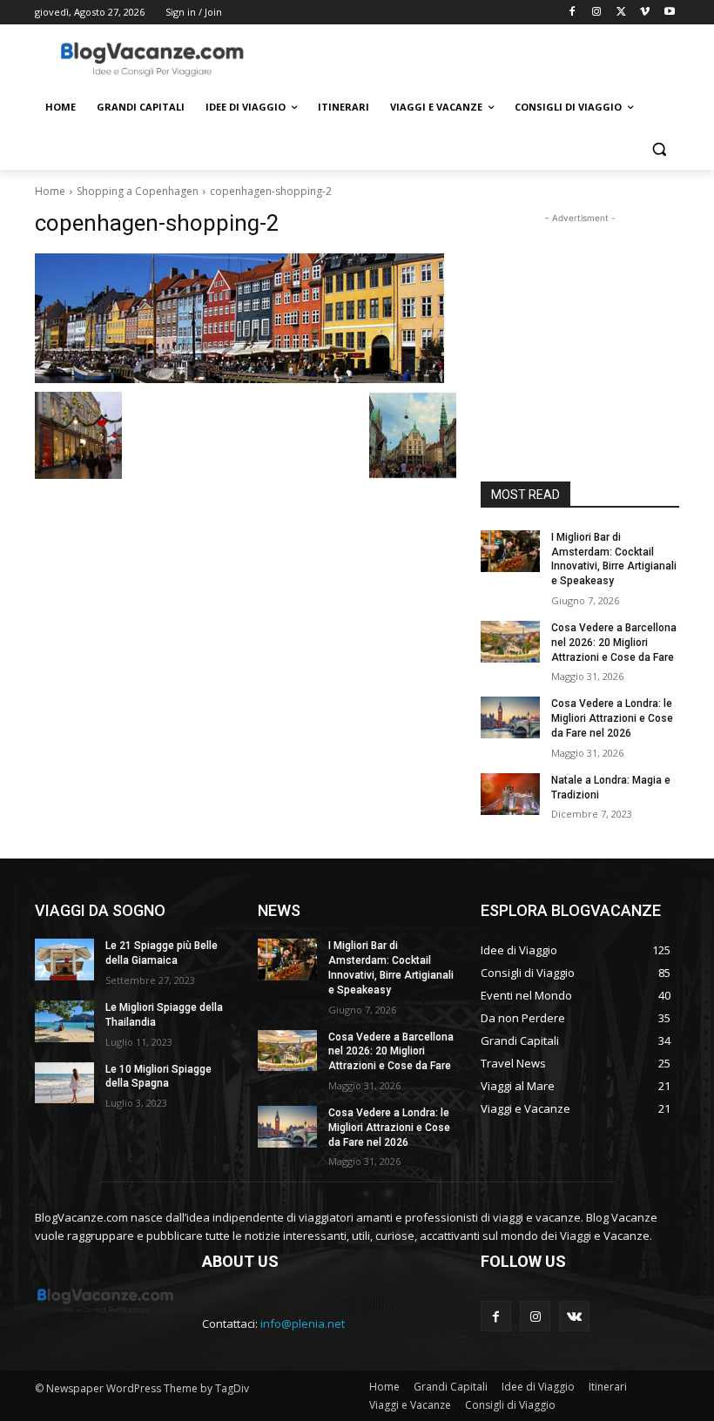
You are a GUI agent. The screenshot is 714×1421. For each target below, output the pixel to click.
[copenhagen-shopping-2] (245, 318)
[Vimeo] (645, 13)
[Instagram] (597, 13)
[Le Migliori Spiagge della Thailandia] (64, 1021)
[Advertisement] (475, 58)
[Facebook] (572, 13)
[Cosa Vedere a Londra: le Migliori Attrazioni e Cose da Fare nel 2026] (510, 717)
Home (50, 191)
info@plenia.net (302, 1323)
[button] (658, 149)
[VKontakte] (574, 1316)
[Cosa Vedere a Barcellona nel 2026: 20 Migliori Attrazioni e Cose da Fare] (510, 642)
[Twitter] (621, 13)
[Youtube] (669, 13)
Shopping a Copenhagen (138, 191)
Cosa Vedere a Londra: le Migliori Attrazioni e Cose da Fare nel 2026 (612, 718)
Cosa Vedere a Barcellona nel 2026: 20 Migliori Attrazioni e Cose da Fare (614, 642)
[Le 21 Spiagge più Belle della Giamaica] (64, 959)
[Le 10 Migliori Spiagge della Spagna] (64, 1083)
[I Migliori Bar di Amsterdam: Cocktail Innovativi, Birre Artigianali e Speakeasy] (510, 551)
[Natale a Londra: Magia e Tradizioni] (510, 794)
